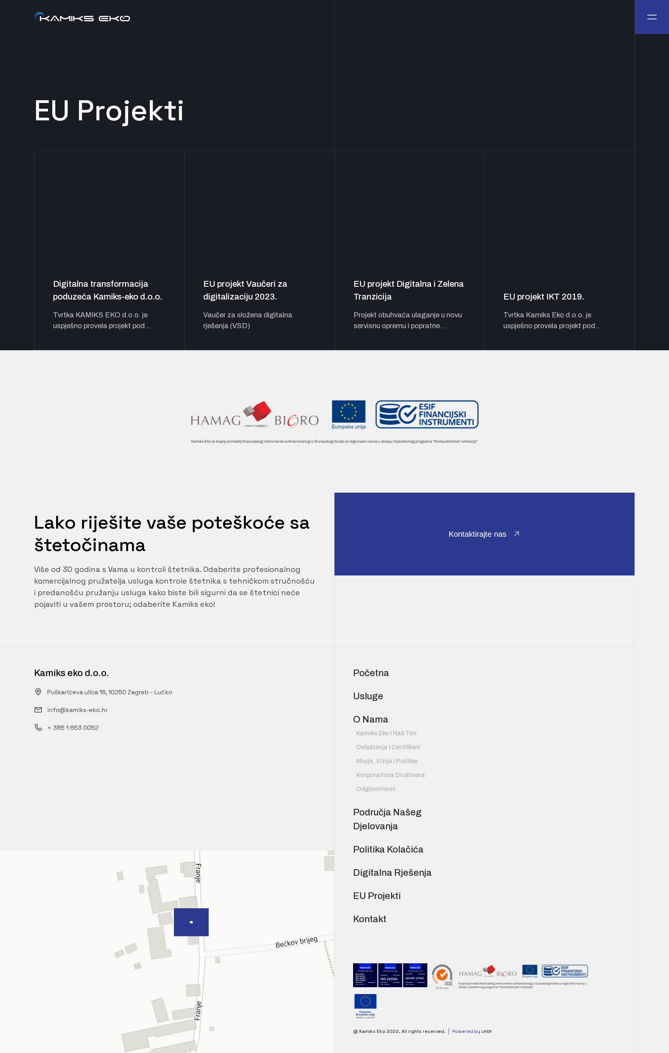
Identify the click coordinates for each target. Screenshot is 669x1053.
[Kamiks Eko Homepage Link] (82, 17)
